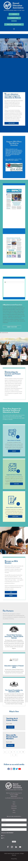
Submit (14, 841)
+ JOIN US (14, 14)
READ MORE (10, 727)
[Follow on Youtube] (19, 769)
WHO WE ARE (12, 123)
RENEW (11, 595)
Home (14, 801)
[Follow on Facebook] (8, 769)
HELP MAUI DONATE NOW (14, 24)
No (3, 837)
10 (23, 752)
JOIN (11, 592)
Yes (3, 835)
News (14, 810)
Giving (14, 812)
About (14, 804)
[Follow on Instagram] (11, 769)
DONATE (14, 451)
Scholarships (14, 806)
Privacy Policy (14, 858)
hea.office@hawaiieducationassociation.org (14, 798)
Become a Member (13, 43)
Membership (14, 808)
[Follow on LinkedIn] (14, 769)
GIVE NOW (16, 483)
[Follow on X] (17, 769)
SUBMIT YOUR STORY (12, 327)
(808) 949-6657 (14, 796)
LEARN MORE (9, 53)
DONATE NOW (14, 18)
